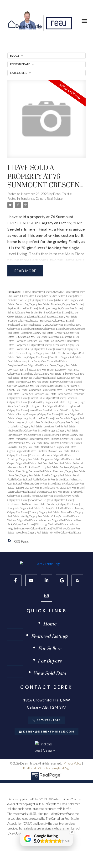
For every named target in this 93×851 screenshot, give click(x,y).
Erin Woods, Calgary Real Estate (38, 377)
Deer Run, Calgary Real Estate (65, 357)
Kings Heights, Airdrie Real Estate (34, 418)
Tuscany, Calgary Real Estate (44, 512)
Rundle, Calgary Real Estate (57, 475)
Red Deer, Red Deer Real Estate (55, 463)
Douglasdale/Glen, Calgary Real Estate (27, 365)
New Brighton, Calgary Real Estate (62, 442)
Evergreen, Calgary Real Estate (32, 381)
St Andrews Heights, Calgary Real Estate (51, 499)
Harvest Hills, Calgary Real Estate (47, 397)
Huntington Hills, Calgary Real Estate (47, 406)
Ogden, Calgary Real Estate (21, 450)
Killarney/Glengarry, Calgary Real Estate (37, 414)
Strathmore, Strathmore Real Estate (26, 504)
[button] (15, 580)
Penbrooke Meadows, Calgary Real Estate (51, 455)
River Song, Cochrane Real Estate (34, 471)
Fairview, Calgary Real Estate (65, 381)
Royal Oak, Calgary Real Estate (25, 475)
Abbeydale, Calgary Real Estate (68, 291)
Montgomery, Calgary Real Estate (25, 442)
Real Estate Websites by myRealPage (46, 768)
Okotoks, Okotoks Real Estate (54, 450)
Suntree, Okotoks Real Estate (57, 508)
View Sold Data (49, 674)
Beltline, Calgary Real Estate (54, 312)
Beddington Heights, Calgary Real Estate (60, 308)
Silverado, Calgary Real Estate (45, 495)
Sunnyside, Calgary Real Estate (24, 508)
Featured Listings (49, 637)
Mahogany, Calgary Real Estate (62, 430)
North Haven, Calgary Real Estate (59, 446)
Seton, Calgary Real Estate (21, 491)
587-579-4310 (49, 720)
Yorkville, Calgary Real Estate (65, 532)
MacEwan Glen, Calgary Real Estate (26, 430)
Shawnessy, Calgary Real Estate (53, 491)
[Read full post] (46, 122)
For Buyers (50, 661)
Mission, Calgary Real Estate (66, 438)
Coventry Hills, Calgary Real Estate (34, 348)
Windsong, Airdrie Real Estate (51, 524)
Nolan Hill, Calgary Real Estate (23, 446)
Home (50, 624)
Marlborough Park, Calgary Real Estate (28, 434)
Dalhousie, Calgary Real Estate (32, 357)
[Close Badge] (71, 832)
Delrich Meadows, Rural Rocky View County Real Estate (37, 361)
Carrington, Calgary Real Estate (46, 328)
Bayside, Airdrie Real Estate (22, 308)
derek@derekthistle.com (48, 731)
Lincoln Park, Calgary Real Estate (25, 426)
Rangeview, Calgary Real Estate (57, 459)
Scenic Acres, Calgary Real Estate (66, 487)
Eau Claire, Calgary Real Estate (45, 373)
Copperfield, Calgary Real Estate (33, 344)
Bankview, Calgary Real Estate (67, 304)
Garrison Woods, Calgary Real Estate (27, 385)
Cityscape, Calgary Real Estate (32, 336)
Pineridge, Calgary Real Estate (23, 459)
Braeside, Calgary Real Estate (22, 320)
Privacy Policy (72, 763)
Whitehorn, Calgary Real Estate (55, 520)
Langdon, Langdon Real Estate (32, 422)
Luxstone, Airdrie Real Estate (60, 426)
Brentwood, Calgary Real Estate (56, 320)
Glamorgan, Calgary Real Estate (45, 389)
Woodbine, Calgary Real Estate (32, 532)
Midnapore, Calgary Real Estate (32, 438)
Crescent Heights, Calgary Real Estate (36, 353)
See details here (21, 229)
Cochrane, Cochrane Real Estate (33, 340)
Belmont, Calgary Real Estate (22, 312)
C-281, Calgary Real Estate (57, 324)
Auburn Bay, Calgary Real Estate (33, 304)
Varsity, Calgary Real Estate (35, 516)
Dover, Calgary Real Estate (64, 365)
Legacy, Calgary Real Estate (63, 422)
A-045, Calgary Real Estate (37, 291)
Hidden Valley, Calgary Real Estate (47, 402)
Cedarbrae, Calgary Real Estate (37, 332)
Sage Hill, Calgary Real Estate (31, 487)
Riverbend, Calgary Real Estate (69, 471)
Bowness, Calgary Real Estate (62, 316)
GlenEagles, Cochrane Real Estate (39, 393)
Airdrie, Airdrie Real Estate (58, 295)
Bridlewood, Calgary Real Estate (24, 324)
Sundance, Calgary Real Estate (41, 198)
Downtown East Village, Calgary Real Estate (30, 369)
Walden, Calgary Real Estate (22, 520)
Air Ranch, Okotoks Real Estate (25, 295)
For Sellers (49, 649)
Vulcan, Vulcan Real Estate (65, 516)
